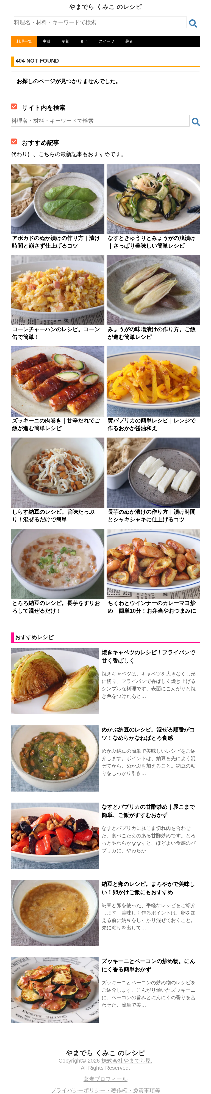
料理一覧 (24, 41)
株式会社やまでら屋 (126, 1061)
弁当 (84, 41)
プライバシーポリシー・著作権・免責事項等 (105, 1090)
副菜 (65, 41)
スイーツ (106, 41)
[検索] (193, 23)
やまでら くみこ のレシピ (105, 6)
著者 (129, 41)
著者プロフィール (105, 1079)
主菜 (47, 41)
